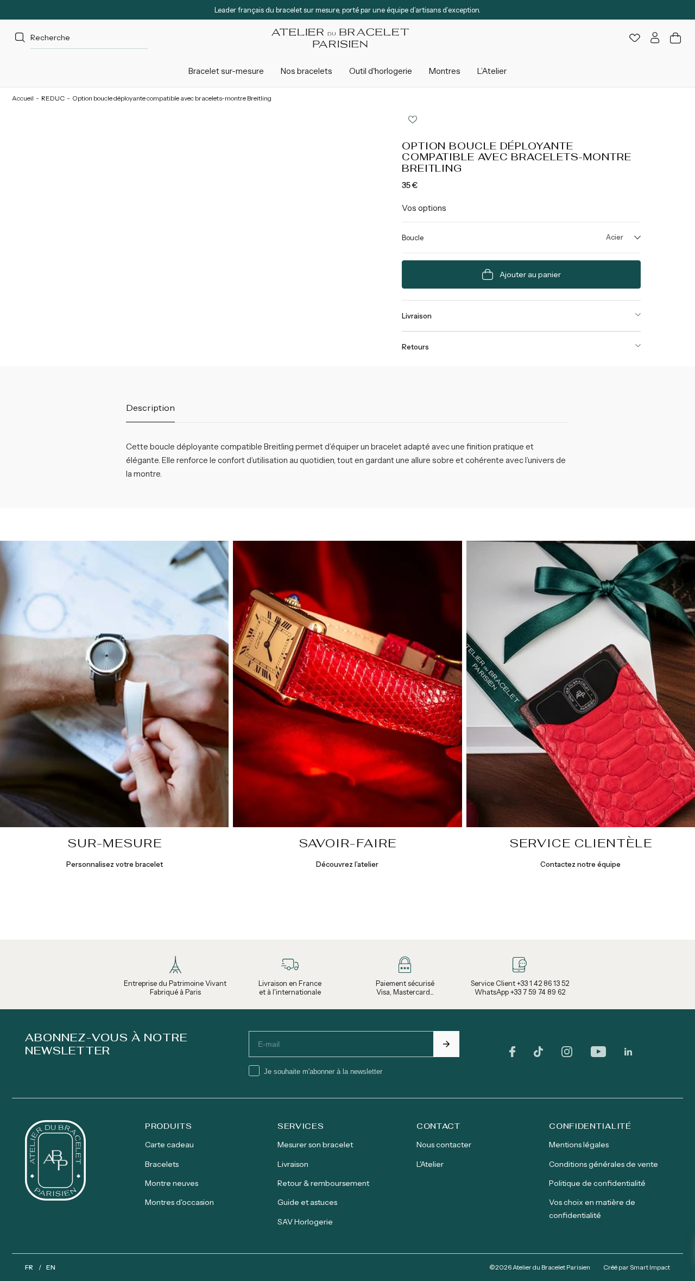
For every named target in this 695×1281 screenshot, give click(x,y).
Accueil (23, 98)
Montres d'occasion (179, 1202)
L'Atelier (430, 1164)
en (50, 1267)
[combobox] (80, 38)
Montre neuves (171, 1183)
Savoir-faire (347, 843)
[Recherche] (20, 38)
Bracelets (162, 1164)
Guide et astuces (307, 1202)
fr (29, 1267)
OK (446, 1044)
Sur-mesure (114, 843)
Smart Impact (650, 1267)
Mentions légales (579, 1144)
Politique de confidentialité (597, 1183)
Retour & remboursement (323, 1183)
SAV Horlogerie (305, 1222)
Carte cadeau (169, 1144)
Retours (415, 346)
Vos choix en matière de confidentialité (592, 1208)
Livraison (417, 315)
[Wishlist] (634, 37)
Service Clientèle (580, 843)
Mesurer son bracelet (315, 1144)
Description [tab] (150, 407)
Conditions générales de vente (603, 1164)
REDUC (53, 98)
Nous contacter (443, 1144)
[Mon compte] (655, 38)
